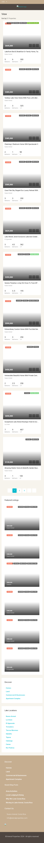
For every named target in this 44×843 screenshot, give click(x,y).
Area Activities (11, 791)
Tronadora (10, 727)
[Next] (29, 490)
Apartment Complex (13, 698)
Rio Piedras (10, 748)
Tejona (8, 737)
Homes (8, 688)
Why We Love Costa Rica (15, 799)
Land (8, 691)
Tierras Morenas (12, 730)
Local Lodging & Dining (15, 795)
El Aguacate (10, 723)
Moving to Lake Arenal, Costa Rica (19, 803)
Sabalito (9, 734)
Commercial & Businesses (15, 695)
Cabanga (9, 741)
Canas (8, 744)
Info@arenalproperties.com (17, 818)
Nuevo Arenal (11, 716)
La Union (9, 720)
